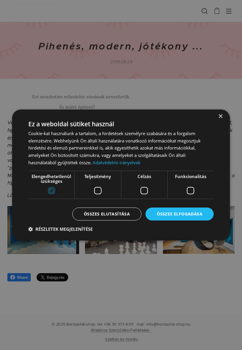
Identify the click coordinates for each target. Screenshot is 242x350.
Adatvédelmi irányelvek (116, 162)
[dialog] (121, 175)
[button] (60, 229)
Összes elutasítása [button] (107, 214)
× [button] (220, 116)
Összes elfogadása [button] (179, 214)
